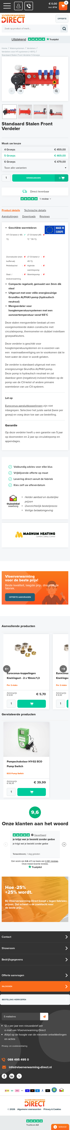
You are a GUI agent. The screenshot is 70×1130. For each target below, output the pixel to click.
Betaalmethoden (27, 1089)
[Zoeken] (64, 29)
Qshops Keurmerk (54, 1089)
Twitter (19, 1076)
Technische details (35, 210)
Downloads (29, 216)
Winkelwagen (63, 5)
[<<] (7, 668)
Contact (6, 937)
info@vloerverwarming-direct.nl (30, 1067)
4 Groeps (35, 149)
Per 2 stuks (12, 685)
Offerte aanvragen (62, 20)
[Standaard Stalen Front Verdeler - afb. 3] (40, 112)
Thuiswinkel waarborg (61, 1089)
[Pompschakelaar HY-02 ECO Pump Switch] (26, 739)
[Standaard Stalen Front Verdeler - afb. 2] (25, 112)
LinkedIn (11, 1076)
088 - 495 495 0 (28, 6)
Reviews (45, 216)
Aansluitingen (10, 216)
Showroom (8, 948)
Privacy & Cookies (52, 1109)
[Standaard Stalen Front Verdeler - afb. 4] (56, 112)
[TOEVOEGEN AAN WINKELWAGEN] (26, 704)
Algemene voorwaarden (29, 1109)
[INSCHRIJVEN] (44, 1016)
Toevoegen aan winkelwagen (31, 704)
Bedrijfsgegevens (12, 959)
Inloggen (7, 986)
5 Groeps (35, 155)
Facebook (4, 1076)
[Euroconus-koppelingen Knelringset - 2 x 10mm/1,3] (26, 651)
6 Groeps (35, 161)
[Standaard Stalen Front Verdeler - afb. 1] (35, 79)
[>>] (63, 668)
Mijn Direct (18, 6)
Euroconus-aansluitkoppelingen (24, 406)
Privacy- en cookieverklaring (14, 1046)
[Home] (7, 5)
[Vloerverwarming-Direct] (14, 19)
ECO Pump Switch (15, 773)
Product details (11, 210)
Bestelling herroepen (14, 999)
